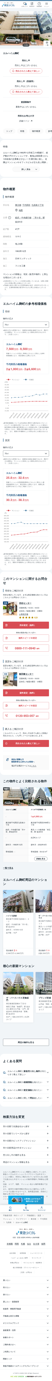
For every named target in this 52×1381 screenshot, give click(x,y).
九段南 (8, 1222)
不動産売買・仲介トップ (13, 1215)
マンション (7, 1219)
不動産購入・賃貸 (34, 1215)
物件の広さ (8, 318)
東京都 (33, 1219)
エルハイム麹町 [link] (22, 1222)
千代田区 (43, 1219)
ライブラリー (21, 1219)
